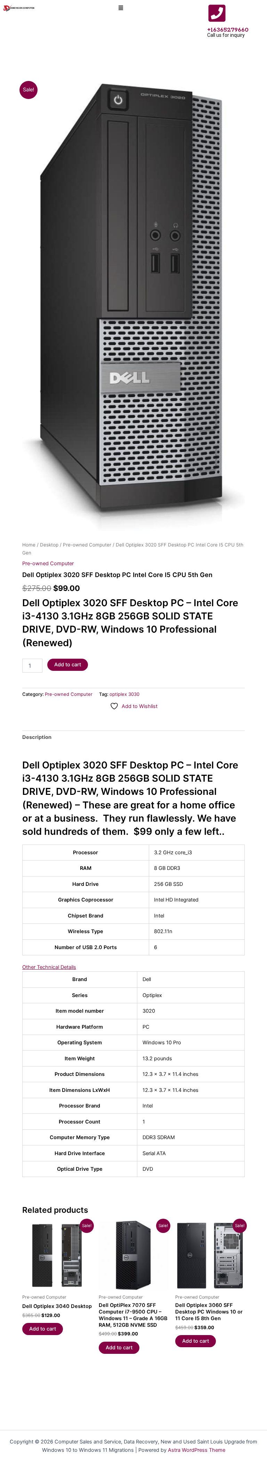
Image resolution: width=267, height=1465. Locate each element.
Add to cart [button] (42, 1329)
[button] (121, 8)
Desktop (49, 545)
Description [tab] (36, 737)
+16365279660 (228, 30)
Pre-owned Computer (87, 545)
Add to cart (67, 664)
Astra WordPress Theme (196, 1450)
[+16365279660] (217, 13)
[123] (133, 307)
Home (28, 545)
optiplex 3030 (124, 694)
